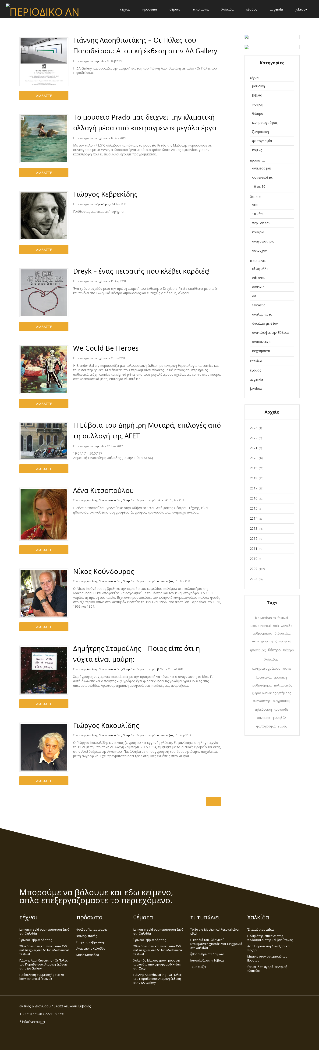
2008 (253, 578)
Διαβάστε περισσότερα (44, 96)
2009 (253, 568)
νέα (255, 204)
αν (254, 296)
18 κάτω (258, 214)
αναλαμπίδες (262, 314)
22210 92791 (55, 1014)
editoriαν (259, 277)
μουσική (258, 86)
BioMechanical (261, 626)
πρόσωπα (149, 9)
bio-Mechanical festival (271, 618)
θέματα (175, 9)
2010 (253, 558)
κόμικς (257, 150)
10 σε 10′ (259, 186)
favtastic (258, 305)
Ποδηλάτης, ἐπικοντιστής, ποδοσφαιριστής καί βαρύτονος (270, 938)
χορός (282, 726)
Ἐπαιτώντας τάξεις (260, 929)
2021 (253, 448)
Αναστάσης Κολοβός (90, 948)
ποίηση (257, 104)
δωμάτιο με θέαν (265, 323)
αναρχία (258, 287)
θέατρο (257, 113)
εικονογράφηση (262, 641)
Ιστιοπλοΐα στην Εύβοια (207, 960)
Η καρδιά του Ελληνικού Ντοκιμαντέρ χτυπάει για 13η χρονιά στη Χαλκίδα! (216, 944)
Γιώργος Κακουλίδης (106, 725)
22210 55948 (32, 1014)
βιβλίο (161, 669)
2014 (253, 518)
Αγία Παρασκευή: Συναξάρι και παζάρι (269, 948)
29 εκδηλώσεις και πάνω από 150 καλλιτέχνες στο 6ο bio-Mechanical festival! (44, 950)
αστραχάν (259, 250)
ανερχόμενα (101, 138)
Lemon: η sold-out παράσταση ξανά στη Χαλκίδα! (44, 931)
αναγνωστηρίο (263, 241)
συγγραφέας (281, 701)
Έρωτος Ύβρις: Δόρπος (35, 940)
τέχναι (125, 9)
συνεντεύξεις (165, 581)
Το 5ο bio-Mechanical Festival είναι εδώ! (214, 931)
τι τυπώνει (201, 9)
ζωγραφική (260, 131)
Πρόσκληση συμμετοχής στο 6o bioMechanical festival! (41, 977)
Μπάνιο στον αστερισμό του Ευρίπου (267, 958)
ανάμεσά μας (102, 204)
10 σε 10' (162, 500)
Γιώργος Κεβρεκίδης (105, 193)
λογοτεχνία (264, 677)
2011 (253, 548)
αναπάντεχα (261, 341)
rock (276, 626)
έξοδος (251, 9)
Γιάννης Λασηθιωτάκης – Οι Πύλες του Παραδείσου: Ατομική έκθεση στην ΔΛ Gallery (43, 964)
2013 (253, 528)
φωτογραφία (262, 141)
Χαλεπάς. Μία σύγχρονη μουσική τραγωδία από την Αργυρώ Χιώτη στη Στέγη (157, 964)
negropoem (261, 351)
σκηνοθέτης (261, 701)
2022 (253, 438)
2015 (253, 508)
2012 (253, 538)
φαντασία (263, 718)
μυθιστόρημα (262, 685)
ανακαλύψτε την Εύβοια (270, 332)
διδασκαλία (283, 633)
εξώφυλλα (260, 268)
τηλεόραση (263, 709)
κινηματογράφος (264, 122)
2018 (253, 478)
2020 (253, 458)
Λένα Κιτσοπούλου (103, 490)
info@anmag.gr (33, 1021)
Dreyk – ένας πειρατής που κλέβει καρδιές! (141, 270)
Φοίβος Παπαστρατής (91, 929)
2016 (253, 498)
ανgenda (276, 9)
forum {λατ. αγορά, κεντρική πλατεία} (267, 969)
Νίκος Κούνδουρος (103, 571)
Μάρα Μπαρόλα (87, 955)
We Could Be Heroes (105, 347)
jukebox (301, 9)
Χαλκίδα (227, 9)
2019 (253, 468)
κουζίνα (258, 232)
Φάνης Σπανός (86, 936)
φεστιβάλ (279, 718)
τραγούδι (281, 709)
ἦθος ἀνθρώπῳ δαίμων (206, 954)
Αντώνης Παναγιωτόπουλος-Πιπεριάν (110, 500)
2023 (253, 428)
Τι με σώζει (198, 967)
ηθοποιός (258, 650)
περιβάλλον (261, 223)
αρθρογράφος (262, 633)
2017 (253, 488)
